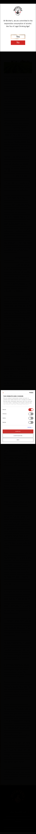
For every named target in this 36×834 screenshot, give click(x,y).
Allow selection (18, 435)
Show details (30, 427)
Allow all (18, 431)
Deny (18, 439)
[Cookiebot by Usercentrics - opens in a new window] (25, 392)
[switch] (30, 413)
